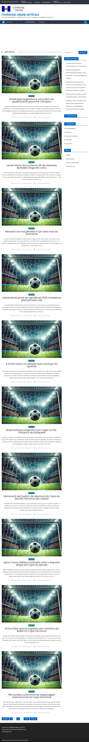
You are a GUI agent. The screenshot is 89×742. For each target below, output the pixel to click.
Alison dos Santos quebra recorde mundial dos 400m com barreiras (76, 95)
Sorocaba (69, 143)
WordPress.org (70, 166)
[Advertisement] (44, 37)
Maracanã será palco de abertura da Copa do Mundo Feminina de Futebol (32, 497)
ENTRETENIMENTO (46, 2)
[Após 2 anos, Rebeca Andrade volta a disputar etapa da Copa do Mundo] (32, 537)
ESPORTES (37, 2)
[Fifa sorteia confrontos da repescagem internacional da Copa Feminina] (32, 670)
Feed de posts (70, 159)
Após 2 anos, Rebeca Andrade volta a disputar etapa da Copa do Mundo (32, 564)
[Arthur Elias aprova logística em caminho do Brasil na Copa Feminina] (32, 604)
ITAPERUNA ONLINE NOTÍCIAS (20, 15)
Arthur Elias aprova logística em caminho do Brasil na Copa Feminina (32, 630)
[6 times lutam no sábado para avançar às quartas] (32, 339)
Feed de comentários (72, 163)
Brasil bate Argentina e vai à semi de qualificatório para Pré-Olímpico (32, 100)
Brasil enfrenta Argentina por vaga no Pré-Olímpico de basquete (31, 431)
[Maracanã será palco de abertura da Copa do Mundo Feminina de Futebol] (32, 471)
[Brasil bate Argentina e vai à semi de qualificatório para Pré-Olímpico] (32, 74)
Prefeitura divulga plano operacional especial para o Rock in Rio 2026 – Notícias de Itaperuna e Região (76, 74)
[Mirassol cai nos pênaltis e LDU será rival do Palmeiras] (32, 207)
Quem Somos (57, 2)
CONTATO (55, 1)
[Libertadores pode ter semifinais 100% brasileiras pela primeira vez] (32, 273)
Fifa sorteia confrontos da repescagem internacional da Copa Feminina (31, 696)
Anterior (5, 719)
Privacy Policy (67, 2)
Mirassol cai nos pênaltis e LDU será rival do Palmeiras (31, 233)
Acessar (68, 155)
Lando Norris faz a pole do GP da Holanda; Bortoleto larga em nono (31, 167)
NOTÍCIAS (23, 1)
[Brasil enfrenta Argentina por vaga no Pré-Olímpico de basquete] (32, 405)
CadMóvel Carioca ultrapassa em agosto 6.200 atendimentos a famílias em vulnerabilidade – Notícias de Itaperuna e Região (76, 105)
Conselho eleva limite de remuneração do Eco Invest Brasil (76, 65)
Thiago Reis (28, 117)
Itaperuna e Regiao (27, 2)
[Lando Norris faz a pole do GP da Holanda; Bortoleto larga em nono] (32, 140)
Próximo (33, 719)
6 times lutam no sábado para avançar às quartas (32, 365)
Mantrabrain (24, 740)
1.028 (26, 719)
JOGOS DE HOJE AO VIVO (9, 729)
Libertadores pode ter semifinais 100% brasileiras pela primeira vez (31, 299)
